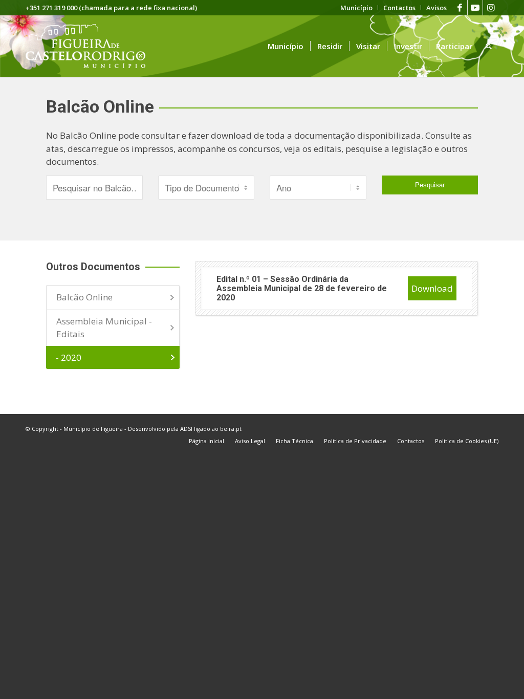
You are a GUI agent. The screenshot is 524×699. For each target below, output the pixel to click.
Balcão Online (84, 297)
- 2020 (68, 357)
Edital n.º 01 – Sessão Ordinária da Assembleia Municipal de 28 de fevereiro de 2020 (301, 288)
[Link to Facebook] (459, 7)
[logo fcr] (93, 46)
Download (432, 288)
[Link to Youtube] (475, 7)
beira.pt (231, 428)
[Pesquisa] (488, 46)
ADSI (186, 428)
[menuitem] (356, 7)
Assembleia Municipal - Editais (104, 327)
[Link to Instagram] (490, 7)
